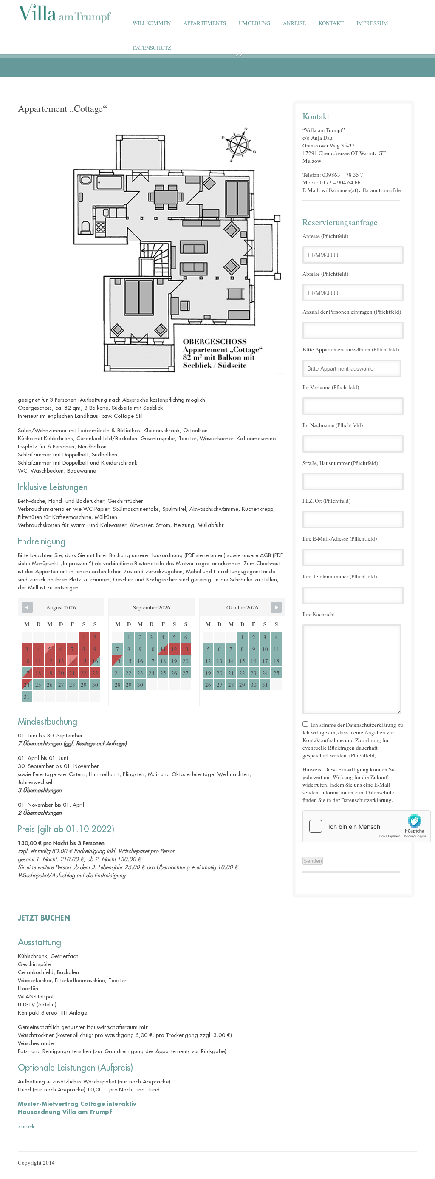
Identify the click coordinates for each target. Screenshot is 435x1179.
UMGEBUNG (254, 23)
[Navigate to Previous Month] (27, 607)
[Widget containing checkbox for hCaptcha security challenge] (366, 826)
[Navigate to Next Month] (276, 607)
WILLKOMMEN (152, 23)
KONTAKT (331, 23)
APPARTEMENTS (205, 23)
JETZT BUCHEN (44, 918)
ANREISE (294, 23)
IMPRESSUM (372, 23)
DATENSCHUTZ (152, 47)
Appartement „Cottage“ (62, 108)
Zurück (26, 1126)
